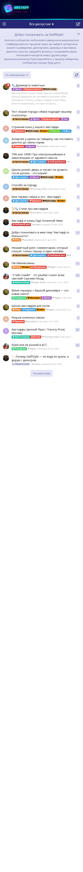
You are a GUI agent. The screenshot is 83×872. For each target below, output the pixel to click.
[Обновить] (76, 75)
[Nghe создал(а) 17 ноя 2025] (6, 113)
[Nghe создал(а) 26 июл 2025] (6, 292)
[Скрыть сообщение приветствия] (78, 33)
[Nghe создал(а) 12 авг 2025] (6, 265)
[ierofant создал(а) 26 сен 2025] (6, 358)
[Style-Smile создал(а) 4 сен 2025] (6, 346)
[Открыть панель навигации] (4, 24)
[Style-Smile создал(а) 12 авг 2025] (6, 277)
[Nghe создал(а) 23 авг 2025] (6, 87)
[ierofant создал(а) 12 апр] (6, 156)
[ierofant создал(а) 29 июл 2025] (6, 210)
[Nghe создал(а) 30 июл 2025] (6, 249)
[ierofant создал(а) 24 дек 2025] (6, 222)
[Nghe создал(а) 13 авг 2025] (6, 307)
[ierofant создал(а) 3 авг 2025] (6, 234)
